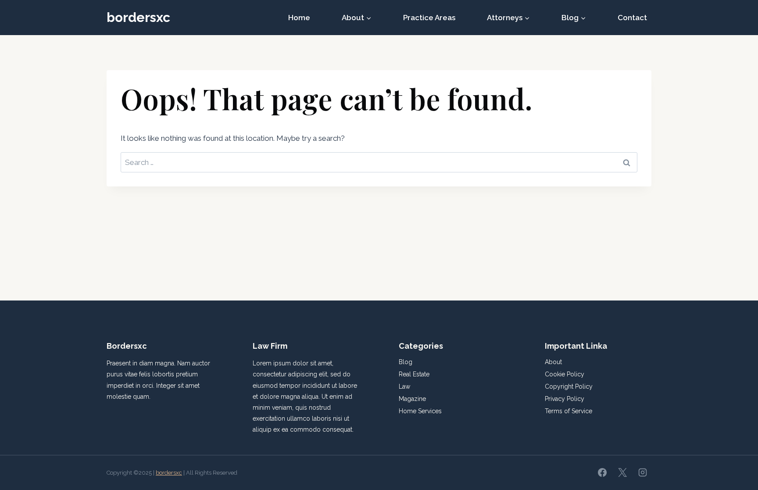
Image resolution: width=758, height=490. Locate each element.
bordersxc (169, 472)
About (553, 361)
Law (404, 386)
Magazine (412, 398)
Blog (405, 361)
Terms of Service (568, 411)
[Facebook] (602, 472)
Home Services (420, 411)
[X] (622, 472)
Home (299, 17)
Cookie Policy (564, 374)
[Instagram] (642, 472)
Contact (632, 17)
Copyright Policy (569, 386)
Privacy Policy (564, 398)
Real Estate (414, 374)
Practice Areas (429, 17)
